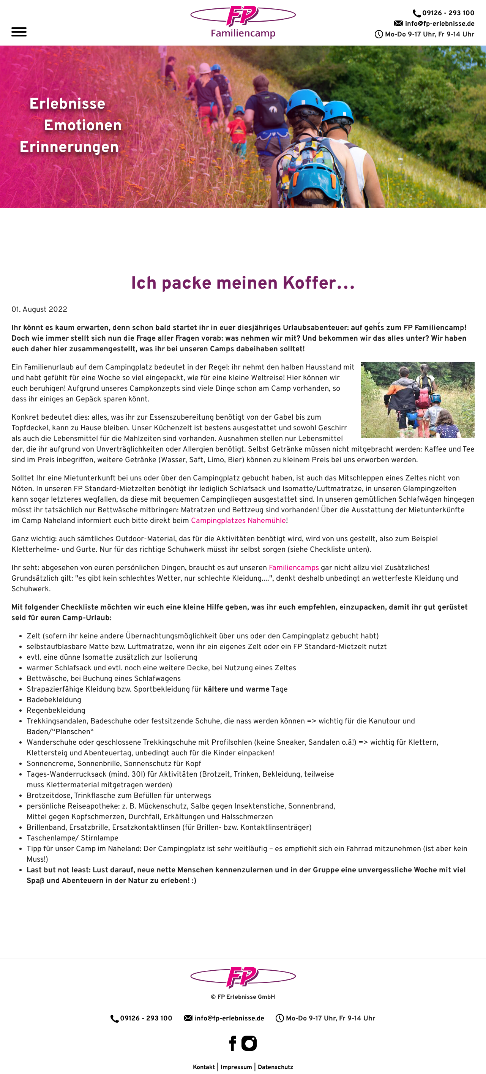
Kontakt (204, 1067)
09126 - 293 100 (448, 13)
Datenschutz (275, 1067)
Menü (19, 32)
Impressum (236, 1067)
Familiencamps (294, 568)
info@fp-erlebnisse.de (440, 24)
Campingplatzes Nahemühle (238, 521)
